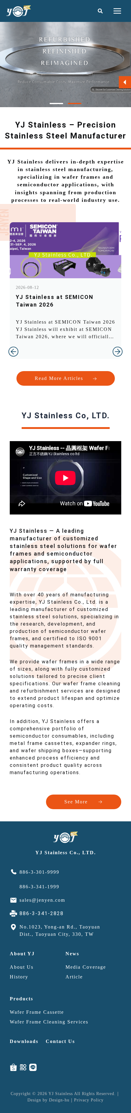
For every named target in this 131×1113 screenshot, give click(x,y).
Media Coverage (86, 967)
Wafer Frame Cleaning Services (49, 1021)
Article (74, 976)
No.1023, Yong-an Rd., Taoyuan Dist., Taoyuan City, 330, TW (59, 930)
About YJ (22, 953)
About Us (22, 967)
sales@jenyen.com (42, 900)
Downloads (24, 1041)
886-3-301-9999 (39, 872)
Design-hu (59, 1100)
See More (76, 801)
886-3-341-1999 (39, 886)
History (19, 976)
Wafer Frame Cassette (37, 1012)
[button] (100, 11)
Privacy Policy (89, 1100)
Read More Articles (59, 378)
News (72, 953)
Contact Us (60, 1041)
